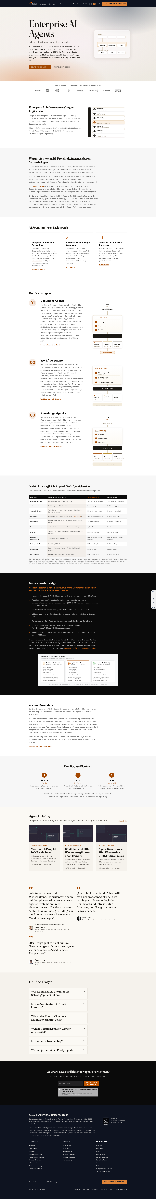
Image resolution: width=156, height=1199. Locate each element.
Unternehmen (101, 1142)
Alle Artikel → (123, 821)
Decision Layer (38, 186)
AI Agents (32, 1145)
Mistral (79, 516)
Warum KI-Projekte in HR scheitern (44, 850)
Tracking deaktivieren (120, 1189)
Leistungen (43, 4)
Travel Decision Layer (35, 1168)
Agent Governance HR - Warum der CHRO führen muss (111, 852)
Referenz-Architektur (69, 1157)
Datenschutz (95, 1189)
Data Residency (67, 1160)
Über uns (79, 4)
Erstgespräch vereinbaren (115, 4)
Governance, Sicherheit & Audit (40, 746)
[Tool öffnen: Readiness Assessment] (153, 603)
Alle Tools (153, 607)
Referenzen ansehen (62, 67)
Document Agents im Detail (50, 345)
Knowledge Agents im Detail (50, 446)
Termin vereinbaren (38, 67)
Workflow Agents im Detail (49, 399)
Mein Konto (77, 1189)
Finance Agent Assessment (37, 1157)
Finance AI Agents (38, 269)
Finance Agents (33, 1148)
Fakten (98, 1166)
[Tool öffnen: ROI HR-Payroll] (153, 599)
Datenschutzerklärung (74, 1094)
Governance (52, 4)
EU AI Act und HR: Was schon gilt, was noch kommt (77, 852)
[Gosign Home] (33, 3)
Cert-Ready (66, 1148)
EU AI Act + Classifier (69, 1154)
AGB (111, 1189)
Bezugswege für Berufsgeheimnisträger (80, 648)
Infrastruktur (104, 265)
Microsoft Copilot (93, 497)
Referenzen (62, 4)
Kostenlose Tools (101, 1160)
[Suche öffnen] (99, 4)
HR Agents (32, 1151)
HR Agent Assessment (35, 1154)
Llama (74, 516)
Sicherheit (104, 1189)
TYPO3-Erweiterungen (103, 1171)
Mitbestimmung (67, 1151)
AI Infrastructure (34, 1163)
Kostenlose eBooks (102, 1157)
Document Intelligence (35, 1160)
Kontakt (85, 4)
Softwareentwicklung (35, 1166)
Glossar (98, 1163)
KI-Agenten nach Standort (104, 1168)
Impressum (86, 1189)
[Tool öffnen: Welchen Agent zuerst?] (153, 595)
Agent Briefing (71, 4)
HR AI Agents (70, 267)
